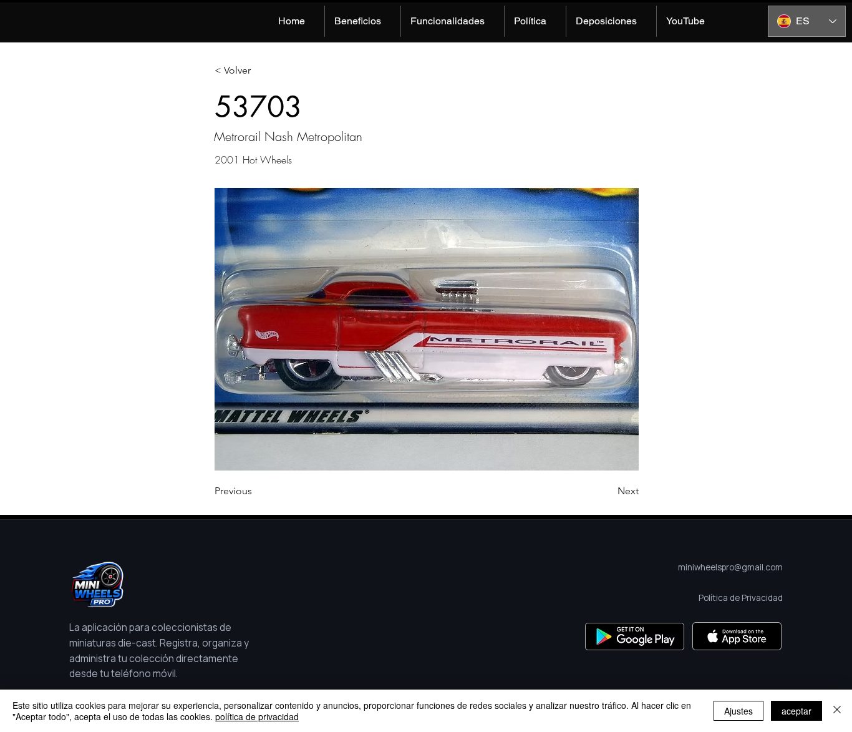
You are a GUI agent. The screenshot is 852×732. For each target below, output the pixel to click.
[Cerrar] (837, 711)
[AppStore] (736, 636)
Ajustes (738, 711)
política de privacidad (257, 716)
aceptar (796, 711)
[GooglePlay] (634, 636)
